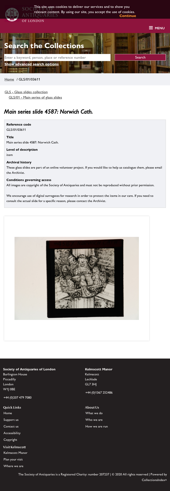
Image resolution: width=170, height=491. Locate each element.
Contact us (11, 426)
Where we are (13, 466)
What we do (94, 413)
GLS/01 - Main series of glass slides (35, 97)
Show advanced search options (32, 64)
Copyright (10, 440)
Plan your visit (13, 459)
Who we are (94, 420)
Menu (160, 28)
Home (9, 79)
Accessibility (12, 433)
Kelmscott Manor (15, 453)
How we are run (96, 426)
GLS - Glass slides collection (26, 92)
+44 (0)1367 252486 (99, 392)
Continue (127, 15)
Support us (11, 420)
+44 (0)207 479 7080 (18, 397)
